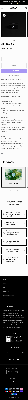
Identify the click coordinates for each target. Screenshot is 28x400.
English (13, 381)
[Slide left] (10, 40)
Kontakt (5, 283)
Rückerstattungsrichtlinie (9, 295)
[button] (2, 8)
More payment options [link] (14, 75)
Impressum (5, 300)
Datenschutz (6, 291)
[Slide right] (17, 40)
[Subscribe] (23, 352)
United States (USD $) (13, 372)
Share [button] (5, 153)
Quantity (3, 55)
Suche (4, 279)
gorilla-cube (12, 397)
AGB (4, 287)
